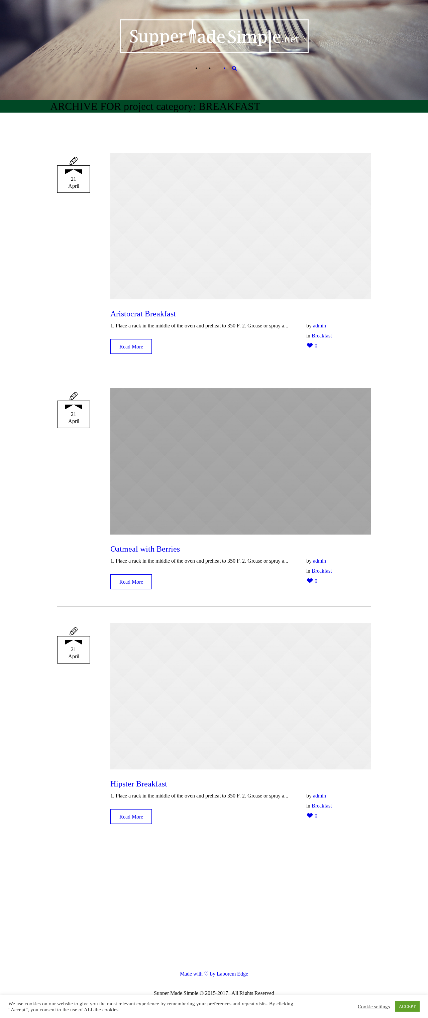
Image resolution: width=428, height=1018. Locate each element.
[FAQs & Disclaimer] (203, 68)
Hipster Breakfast (138, 783)
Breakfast (322, 335)
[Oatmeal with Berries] (240, 461)
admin (319, 325)
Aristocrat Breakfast (143, 313)
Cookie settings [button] (374, 1006)
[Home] (189, 68)
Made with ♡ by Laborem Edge (214, 974)
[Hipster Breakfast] (240, 696)
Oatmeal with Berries (145, 549)
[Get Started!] (216, 68)
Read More (131, 346)
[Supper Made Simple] (214, 906)
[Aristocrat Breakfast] (240, 226)
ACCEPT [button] (407, 1006)
